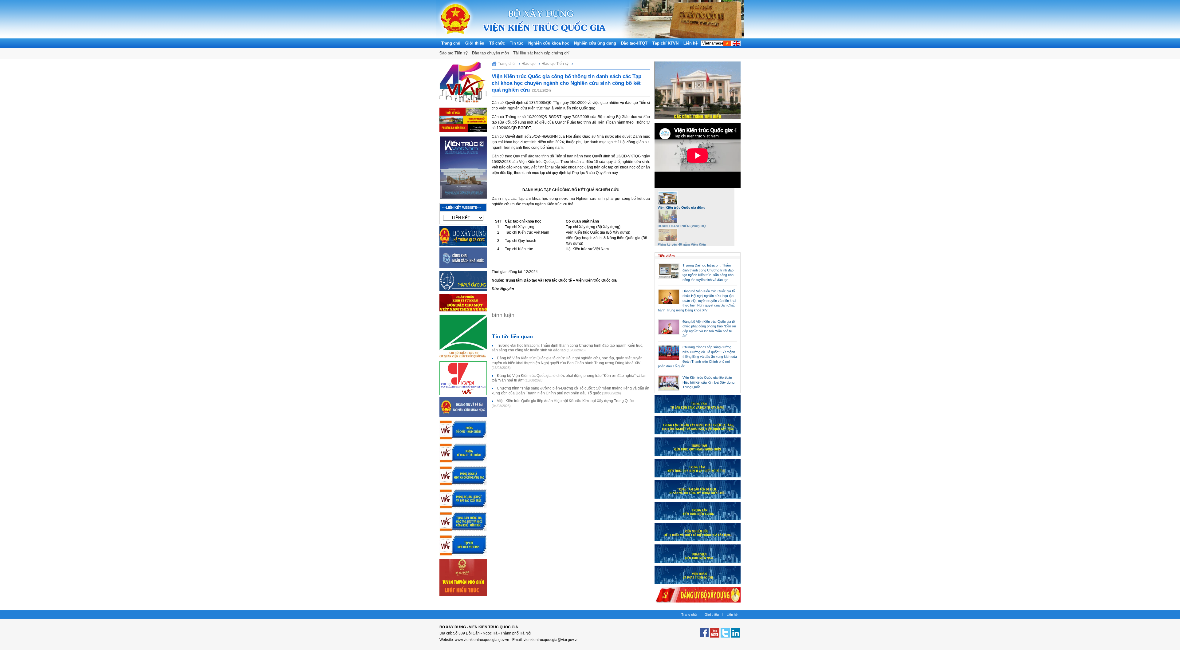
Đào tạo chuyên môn (490, 53)
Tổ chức (497, 43)
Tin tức (516, 43)
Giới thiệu (474, 43)
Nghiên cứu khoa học (548, 43)
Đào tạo (529, 63)
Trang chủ (450, 43)
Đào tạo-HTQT (634, 43)
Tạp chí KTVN (665, 43)
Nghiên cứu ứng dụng (595, 43)
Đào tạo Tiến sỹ (453, 53)
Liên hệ (690, 43)
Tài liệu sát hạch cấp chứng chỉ (541, 53)
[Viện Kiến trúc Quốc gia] (455, 37)
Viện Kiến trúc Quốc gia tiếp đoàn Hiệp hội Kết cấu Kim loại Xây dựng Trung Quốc (708, 382)
